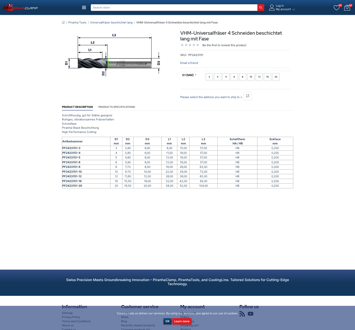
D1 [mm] (188, 75)
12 (259, 76)
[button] (347, 7)
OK (167, 321)
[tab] (77, 107)
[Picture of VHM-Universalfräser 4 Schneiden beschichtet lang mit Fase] (113, 55)
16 (267, 76)
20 (276, 76)
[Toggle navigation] (84, 7)
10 (251, 76)
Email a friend (189, 63)
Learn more (182, 321)
